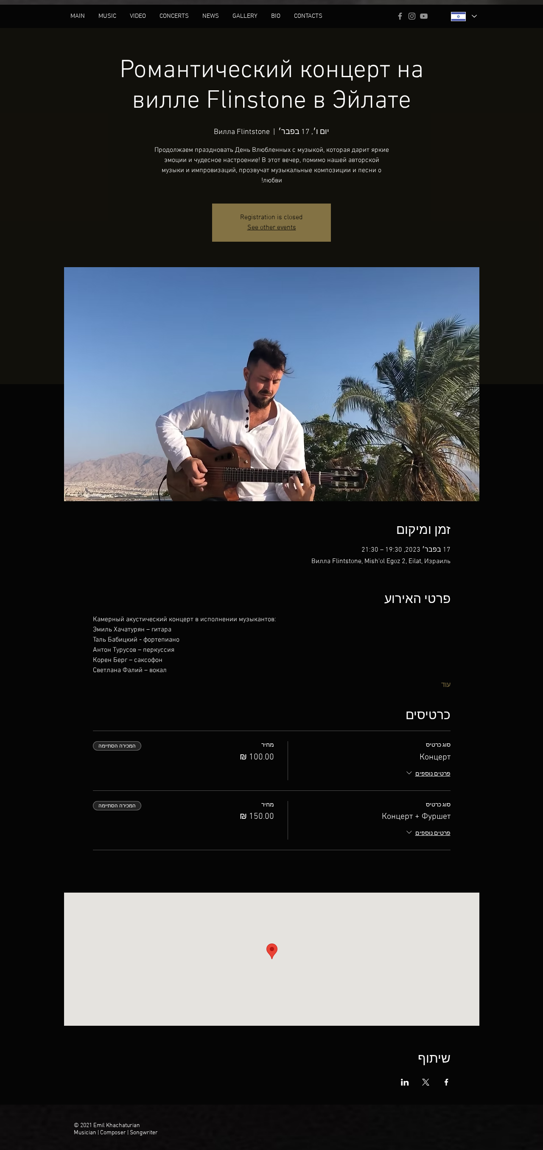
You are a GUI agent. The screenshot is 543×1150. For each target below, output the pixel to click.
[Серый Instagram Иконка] (412, 16)
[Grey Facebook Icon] (400, 16)
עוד (446, 685)
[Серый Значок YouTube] (423, 16)
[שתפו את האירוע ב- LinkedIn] (405, 1082)
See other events (271, 227)
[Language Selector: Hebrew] (463, 16)
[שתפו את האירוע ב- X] (426, 1082)
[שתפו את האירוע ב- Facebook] (446, 1082)
